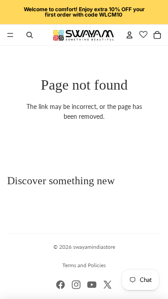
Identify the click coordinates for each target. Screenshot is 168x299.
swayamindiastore (94, 246)
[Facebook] (60, 284)
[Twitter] (107, 284)
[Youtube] (91, 284)
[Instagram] (76, 284)
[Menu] (10, 35)
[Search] (29, 35)
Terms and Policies (84, 265)
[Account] (129, 35)
